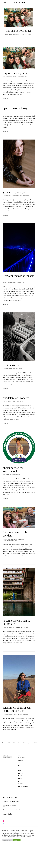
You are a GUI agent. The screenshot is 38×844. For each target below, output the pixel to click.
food (19, 770)
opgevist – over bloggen (16, 108)
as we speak (21, 757)
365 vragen (21, 755)
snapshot (20, 783)
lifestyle (14, 539)
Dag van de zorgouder (18, 30)
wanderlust (21, 539)
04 (19, 743)
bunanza (20, 760)
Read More (5, 98)
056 (35, 743)
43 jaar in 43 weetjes (14, 192)
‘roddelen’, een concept (16, 398)
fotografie (9, 539)
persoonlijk (12, 34)
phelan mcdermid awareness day (13, 469)
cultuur (20, 765)
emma (6, 34)
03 (14, 743)
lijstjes (5, 195)
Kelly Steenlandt (27, 34)
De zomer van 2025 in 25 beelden (16, 534)
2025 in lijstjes (11, 365)
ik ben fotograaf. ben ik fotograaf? (16, 622)
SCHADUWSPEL (19, 2)
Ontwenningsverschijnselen (18, 277)
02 (9, 743)
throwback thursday (23, 786)
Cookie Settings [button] (7, 840)
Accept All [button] (16, 840)
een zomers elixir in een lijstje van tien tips (17, 709)
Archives (5, 755)
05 (24, 743)
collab (19, 762)
